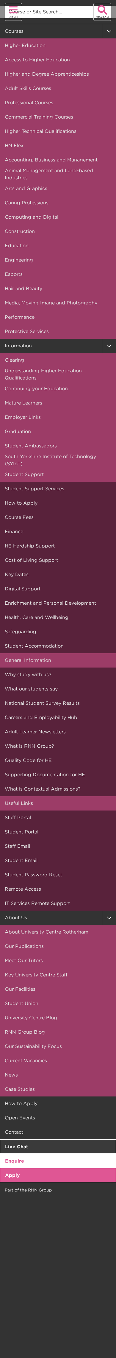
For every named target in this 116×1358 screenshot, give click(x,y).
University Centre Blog (31, 1018)
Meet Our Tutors (24, 960)
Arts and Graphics (26, 188)
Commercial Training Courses (39, 117)
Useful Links (19, 803)
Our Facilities (20, 989)
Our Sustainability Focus (33, 1046)
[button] (109, 31)
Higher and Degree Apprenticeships (47, 74)
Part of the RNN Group (28, 1190)
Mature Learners (23, 403)
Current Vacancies (26, 1060)
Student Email (21, 860)
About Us (16, 917)
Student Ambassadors (31, 446)
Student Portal (21, 832)
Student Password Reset (33, 875)
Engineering (19, 260)
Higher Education (25, 45)
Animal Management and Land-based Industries (49, 174)
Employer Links (23, 417)
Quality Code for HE (28, 760)
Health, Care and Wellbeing (36, 617)
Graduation (18, 431)
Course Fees (19, 517)
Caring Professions (26, 203)
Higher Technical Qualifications (40, 131)
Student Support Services (34, 488)
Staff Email (17, 846)
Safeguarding (20, 631)
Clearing (14, 360)
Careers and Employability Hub (41, 717)
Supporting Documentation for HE (45, 774)
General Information (28, 660)
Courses (14, 31)
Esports (14, 274)
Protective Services (27, 331)
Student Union (21, 1003)
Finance (14, 531)
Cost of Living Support (31, 560)
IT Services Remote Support (37, 903)
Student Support (24, 474)
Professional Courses (29, 102)
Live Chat (16, 1146)
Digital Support (22, 589)
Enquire (14, 1161)
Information (18, 346)
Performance (20, 317)
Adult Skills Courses (28, 88)
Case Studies (20, 1089)
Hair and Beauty (23, 288)
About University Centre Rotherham (46, 932)
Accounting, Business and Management (51, 160)
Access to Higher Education (37, 60)
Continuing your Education (36, 388)
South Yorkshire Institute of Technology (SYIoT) (50, 460)
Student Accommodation (34, 646)
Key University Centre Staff (36, 975)
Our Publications (24, 946)
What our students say (31, 689)
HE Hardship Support (30, 546)
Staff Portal (18, 817)
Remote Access (23, 889)
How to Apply (21, 503)
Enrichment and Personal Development (50, 603)
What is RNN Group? (29, 746)
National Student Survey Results (42, 703)
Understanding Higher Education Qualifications (43, 374)
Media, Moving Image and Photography (51, 303)
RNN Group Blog (25, 1032)
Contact (14, 1132)
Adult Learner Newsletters (35, 732)
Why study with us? (28, 674)
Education (17, 245)
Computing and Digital (31, 217)
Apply (12, 1175)
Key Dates (17, 574)
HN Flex (14, 145)
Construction (20, 231)
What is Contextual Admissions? (43, 789)
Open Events (20, 1118)
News (11, 1075)
